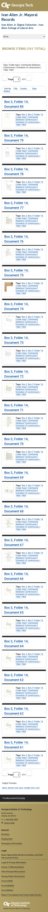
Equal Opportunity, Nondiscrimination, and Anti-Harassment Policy (22, 856)
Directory (5, 834)
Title (15, 88)
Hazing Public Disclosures (13, 876)
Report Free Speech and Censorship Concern (21, 895)
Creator (23, 88)
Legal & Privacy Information (13, 862)
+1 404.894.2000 (10, 819)
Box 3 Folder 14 (35, 114)
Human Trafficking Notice (12, 867)
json (21, 788)
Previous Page (4, 77)
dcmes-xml (13, 788)
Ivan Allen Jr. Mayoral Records (19, 17)
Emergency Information (11, 843)
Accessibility (7, 881)
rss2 (37, 788)
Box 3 (24, 114)
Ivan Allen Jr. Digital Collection (19, 25)
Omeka (22, 798)
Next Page (29, 77)
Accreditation (7, 890)
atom (4, 788)
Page (10, 79)
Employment (6, 839)
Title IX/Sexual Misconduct (13, 872)
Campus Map (9, 823)
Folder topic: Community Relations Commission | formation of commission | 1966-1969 (28, 121)
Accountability (7, 886)
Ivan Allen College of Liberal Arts (22, 26)
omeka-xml (29, 788)
